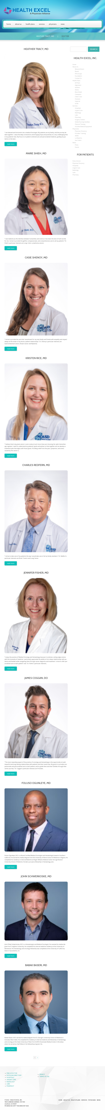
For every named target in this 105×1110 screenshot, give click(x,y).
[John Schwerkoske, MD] (36, 911)
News (63, 24)
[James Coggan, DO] (36, 720)
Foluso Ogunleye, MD (36, 783)
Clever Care (78, 97)
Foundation (78, 76)
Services (42, 24)
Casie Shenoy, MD (36, 257)
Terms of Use (44, 1076)
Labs (76, 115)
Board (77, 71)
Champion (78, 94)
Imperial (77, 101)
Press (76, 145)
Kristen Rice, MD (36, 358)
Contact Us (78, 78)
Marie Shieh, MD (36, 153)
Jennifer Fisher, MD (36, 572)
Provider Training (80, 133)
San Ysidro (78, 140)
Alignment (78, 85)
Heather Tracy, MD (45, 36)
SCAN (76, 103)
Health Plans (30, 24)
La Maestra (78, 138)
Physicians (53, 24)
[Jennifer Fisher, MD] (36, 615)
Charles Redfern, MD (36, 465)
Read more (10, 144)
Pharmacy (78, 117)
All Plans (77, 83)
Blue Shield (78, 92)
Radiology (78, 113)
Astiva (77, 90)
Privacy (42, 1074)
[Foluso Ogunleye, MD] (36, 820)
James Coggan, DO (36, 678)
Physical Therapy (80, 124)
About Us (18, 24)
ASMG (77, 136)
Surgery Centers (80, 120)
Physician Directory (81, 131)
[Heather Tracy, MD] (36, 91)
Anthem (77, 87)
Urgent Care (79, 110)
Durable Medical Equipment (83, 126)
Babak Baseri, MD (36, 965)
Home (9, 24)
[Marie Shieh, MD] (36, 197)
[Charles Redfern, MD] (36, 511)
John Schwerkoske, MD (36, 876)
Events (77, 147)
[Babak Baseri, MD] (36, 1002)
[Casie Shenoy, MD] (36, 299)
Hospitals (78, 108)
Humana (77, 99)
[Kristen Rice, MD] (36, 401)
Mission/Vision (79, 69)
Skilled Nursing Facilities (82, 122)
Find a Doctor (77, 161)
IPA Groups (78, 74)
